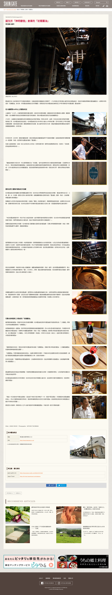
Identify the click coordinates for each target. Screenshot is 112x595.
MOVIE (97, 5)
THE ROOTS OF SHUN (26, 5)
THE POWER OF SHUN (44, 5)
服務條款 (48, 578)
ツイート (63, 485)
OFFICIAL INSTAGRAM (66, 583)
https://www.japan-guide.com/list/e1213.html (31, 473)
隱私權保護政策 (57, 578)
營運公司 (70, 578)
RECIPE (87, 5)
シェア (52, 485)
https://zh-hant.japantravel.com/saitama (30, 476)
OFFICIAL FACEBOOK (49, 583)
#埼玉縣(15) (10, 493)
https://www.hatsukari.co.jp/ (27, 440)
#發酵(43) (18, 493)
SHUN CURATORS (61, 5)
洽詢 (64, 578)
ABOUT (41, 578)
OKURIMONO (75, 5)
